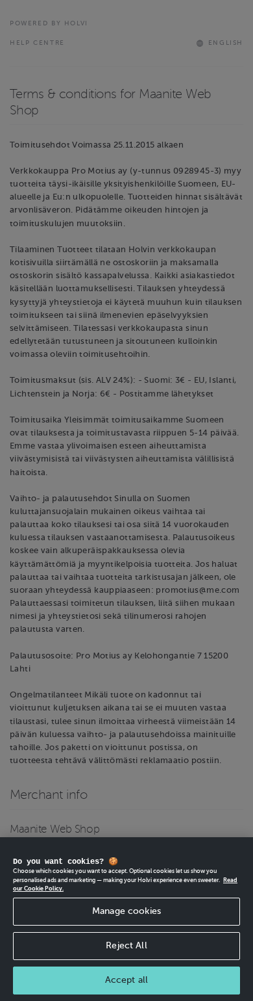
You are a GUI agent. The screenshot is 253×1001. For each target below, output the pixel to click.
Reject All (126, 945)
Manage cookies (126, 911)
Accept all (126, 980)
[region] (126, 919)
